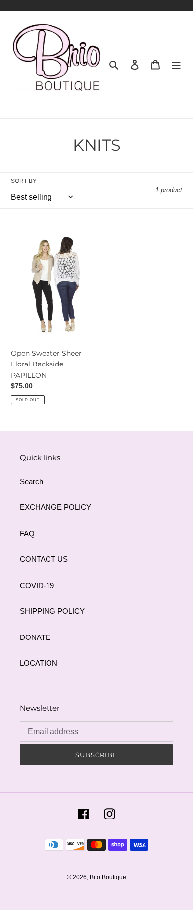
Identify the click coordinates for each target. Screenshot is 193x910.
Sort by (24, 181)
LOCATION (38, 663)
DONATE (35, 637)
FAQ (27, 533)
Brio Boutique (108, 877)
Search (31, 481)
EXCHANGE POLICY (55, 507)
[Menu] (176, 64)
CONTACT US (44, 559)
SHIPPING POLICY (52, 611)
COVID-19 (37, 585)
